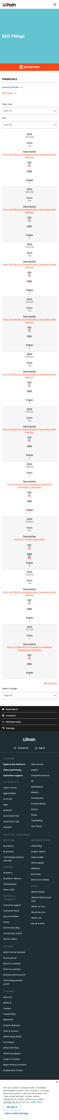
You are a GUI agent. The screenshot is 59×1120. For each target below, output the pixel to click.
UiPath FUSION (37, 892)
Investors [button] (31, 67)
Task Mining (36, 820)
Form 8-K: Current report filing (29, 539)
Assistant (7, 810)
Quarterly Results (10, 87)
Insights (34, 770)
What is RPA (8, 889)
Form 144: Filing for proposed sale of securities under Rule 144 (29, 156)
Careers (7, 1008)
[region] (29, 1100)
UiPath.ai (7, 1002)
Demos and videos (40, 879)
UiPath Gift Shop (11, 1047)
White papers (37, 862)
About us (7, 997)
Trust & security (11, 1031)
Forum (6, 922)
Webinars (35, 868)
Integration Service (40, 775)
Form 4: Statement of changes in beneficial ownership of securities (29, 486)
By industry (8, 846)
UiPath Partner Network (14, 952)
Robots (34, 809)
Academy (8, 872)
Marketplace (37, 786)
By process (8, 851)
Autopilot (7, 827)
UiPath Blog (36, 846)
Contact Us (23, 748)
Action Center (10, 787)
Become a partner (12, 963)
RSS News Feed (11, 722)
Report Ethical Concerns (14, 1064)
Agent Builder (9, 793)
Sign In (42, 748)
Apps (5, 804)
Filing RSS (50, 683)
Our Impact (8, 1042)
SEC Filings (7, 93)
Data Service (37, 764)
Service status (10, 939)
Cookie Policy (36, 1102)
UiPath (36, 918)
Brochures (36, 874)
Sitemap (8, 728)
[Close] (57, 1082)
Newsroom (8, 1019)
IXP (32, 781)
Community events (12, 933)
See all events (37, 923)
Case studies (37, 857)
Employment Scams (13, 1070)
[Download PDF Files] (29, 165)
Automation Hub (11, 815)
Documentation (11, 916)
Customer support (13, 775)
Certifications (9, 884)
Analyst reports (38, 851)
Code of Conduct (11, 1059)
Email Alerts (10, 709)
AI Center (7, 799)
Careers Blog (9, 1014)
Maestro (35, 792)
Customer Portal (11, 910)
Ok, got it (11, 1107)
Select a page (9, 688)
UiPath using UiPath (12, 1036)
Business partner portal (14, 974)
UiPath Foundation (12, 1053)
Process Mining (38, 803)
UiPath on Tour (38, 906)
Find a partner (10, 958)
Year (4, 118)
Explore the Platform (14, 764)
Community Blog (11, 927)
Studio (34, 815)
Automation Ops (11, 821)
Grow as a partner (11, 969)
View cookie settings (16, 1113)
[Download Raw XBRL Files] (29, 557)
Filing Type (7, 104)
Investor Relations (11, 1025)
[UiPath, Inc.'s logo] (29, 739)
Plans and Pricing (12, 770)
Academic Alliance (12, 878)
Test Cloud (36, 826)
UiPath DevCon (38, 912)
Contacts (9, 715)
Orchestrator (37, 798)
